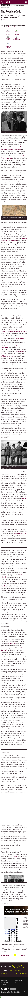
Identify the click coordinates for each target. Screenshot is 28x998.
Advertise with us (21, 973)
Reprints (4, 973)
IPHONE (10, 970)
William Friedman (7, 356)
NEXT (23, 955)
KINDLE (19, 970)
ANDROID (15, 970)
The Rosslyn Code (5, 5)
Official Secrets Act (19, 534)
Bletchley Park (20, 338)
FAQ (15, 982)
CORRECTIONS (4, 986)
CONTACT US (4, 980)
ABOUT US (3, 979)
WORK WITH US (4, 982)
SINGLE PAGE (5, 955)
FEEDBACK (3, 984)
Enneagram (12, 643)
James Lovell (20, 352)
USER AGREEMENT (18, 979)
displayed (4, 156)
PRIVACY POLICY (18, 980)
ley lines (4, 586)
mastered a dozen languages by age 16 (14, 331)
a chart (15, 856)
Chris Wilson (6, 20)
